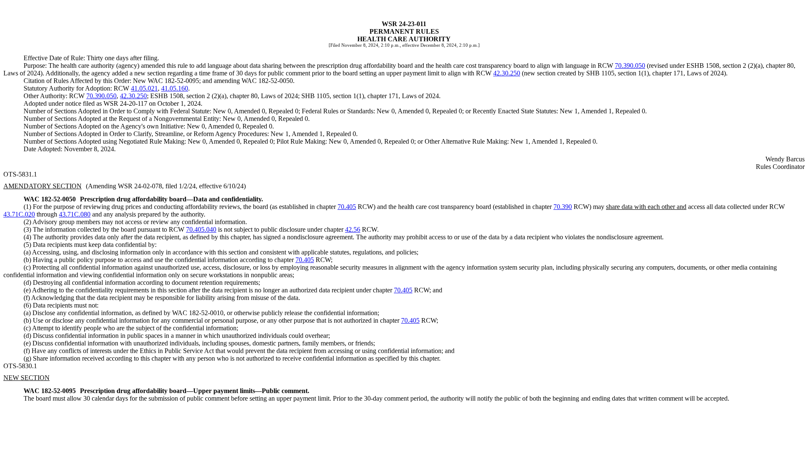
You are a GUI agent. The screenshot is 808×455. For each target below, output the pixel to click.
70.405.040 (201, 229)
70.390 (562, 206)
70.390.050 (630, 65)
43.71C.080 (74, 214)
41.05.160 (174, 88)
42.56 (352, 229)
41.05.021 (144, 88)
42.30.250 (506, 73)
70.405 (347, 206)
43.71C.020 (19, 214)
